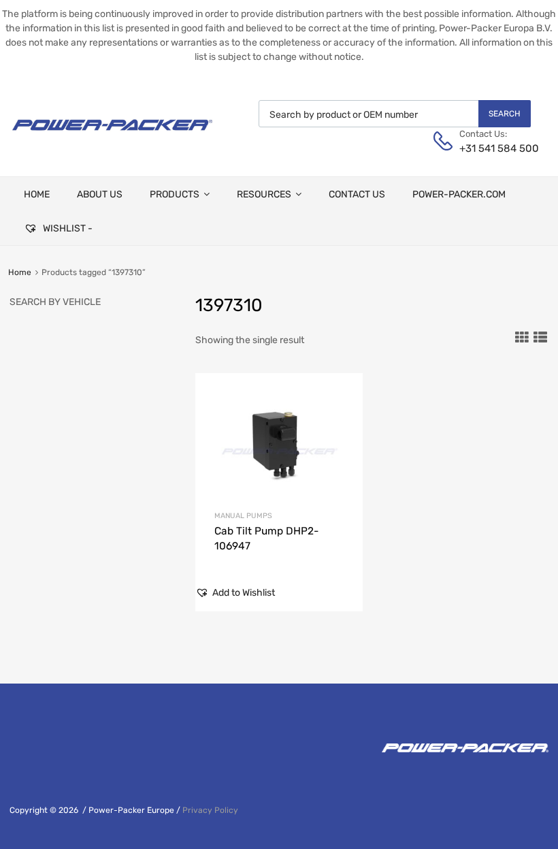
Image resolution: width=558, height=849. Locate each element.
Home (19, 272)
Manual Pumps (243, 515)
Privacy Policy (210, 810)
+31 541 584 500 (492, 148)
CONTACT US (357, 194)
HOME (37, 194)
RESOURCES (264, 194)
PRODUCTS (174, 194)
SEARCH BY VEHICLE (55, 302)
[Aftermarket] (112, 135)
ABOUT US (99, 194)
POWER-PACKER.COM (459, 194)
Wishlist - (67, 228)
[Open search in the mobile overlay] (395, 113)
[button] (235, 593)
